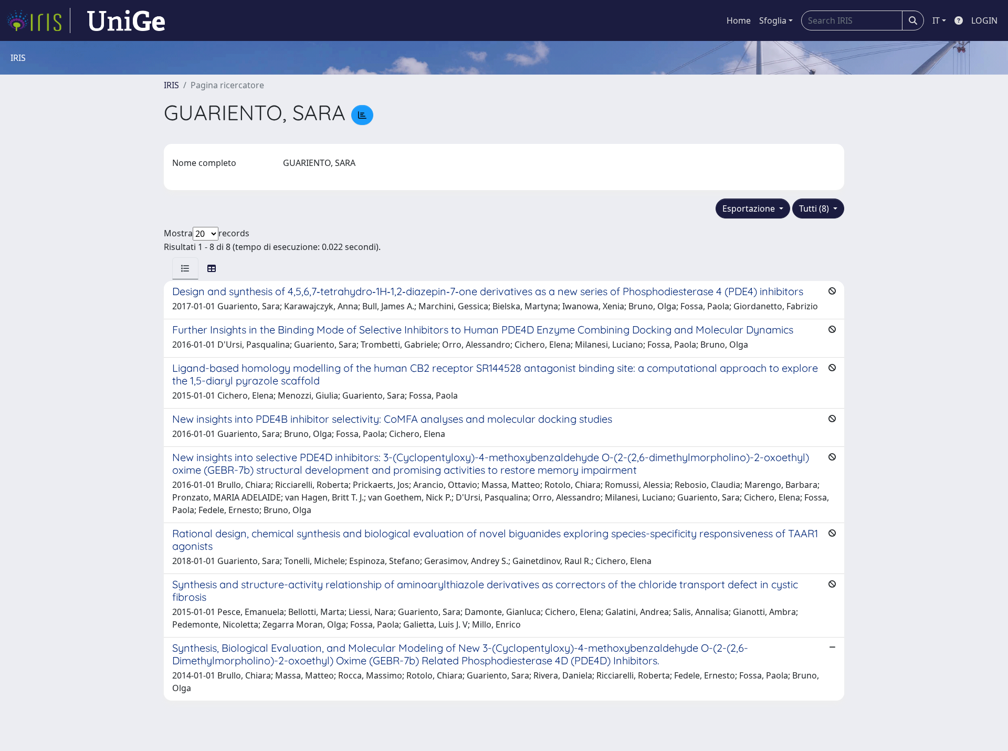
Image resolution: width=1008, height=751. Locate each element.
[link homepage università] (126, 20)
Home (739, 20)
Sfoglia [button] (772, 20)
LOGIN (984, 20)
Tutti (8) (815, 208)
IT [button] (936, 20)
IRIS (171, 85)
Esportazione (749, 208)
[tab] (185, 268)
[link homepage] (38, 20)
